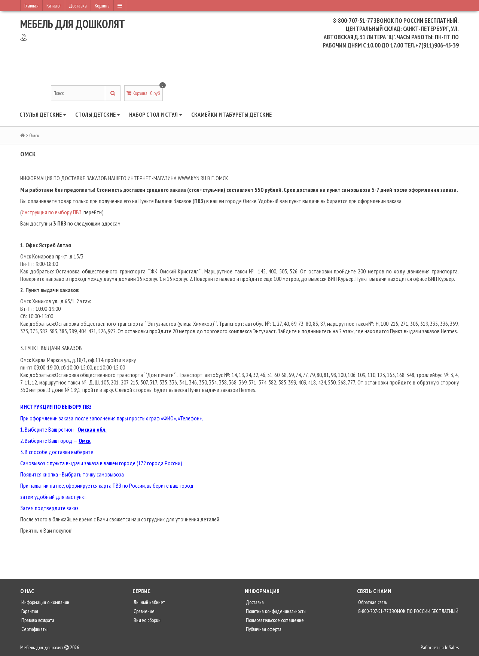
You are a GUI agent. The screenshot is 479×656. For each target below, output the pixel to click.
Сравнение (143, 611)
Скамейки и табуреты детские (231, 114)
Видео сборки (146, 620)
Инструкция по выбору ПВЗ (52, 212)
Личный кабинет (148, 602)
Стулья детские (41, 114)
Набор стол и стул (154, 114)
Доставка (78, 5)
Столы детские (96, 114)
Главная (31, 5)
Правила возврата (37, 620)
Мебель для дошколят (72, 23)
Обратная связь (372, 602)
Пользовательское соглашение (274, 620)
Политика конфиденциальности (275, 611)
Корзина (102, 5)
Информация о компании (44, 602)
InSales (452, 647)
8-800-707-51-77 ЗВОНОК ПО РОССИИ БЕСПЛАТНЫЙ (407, 611)
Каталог (53, 5)
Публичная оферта (263, 629)
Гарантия (29, 611)
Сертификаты (34, 629)
